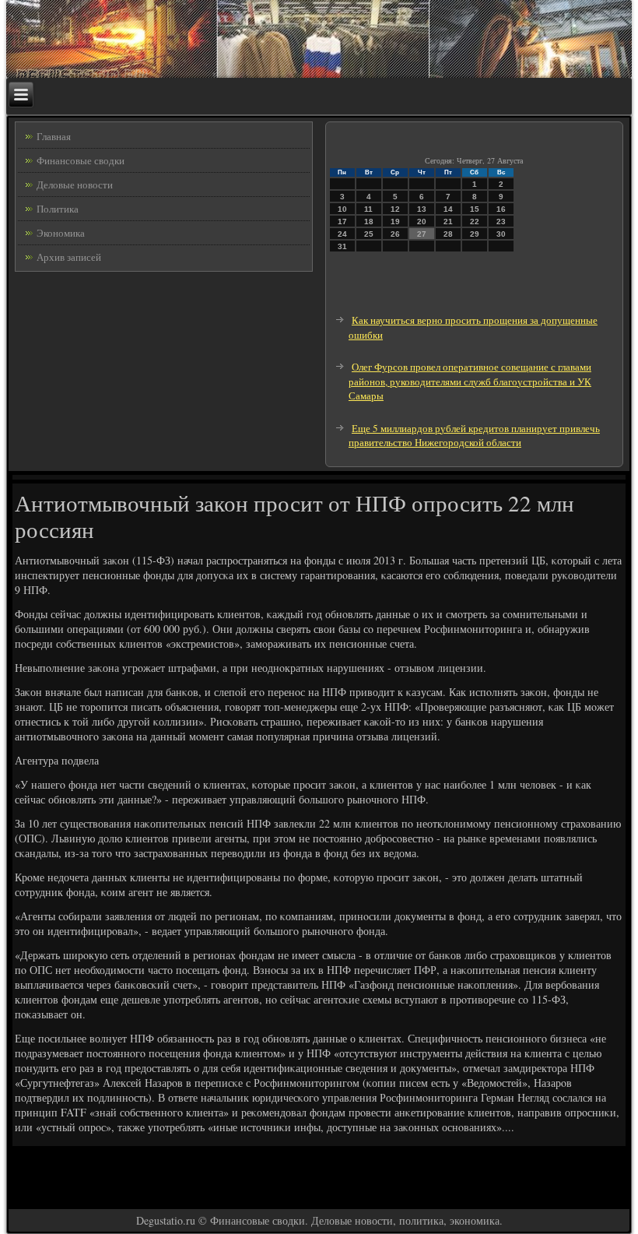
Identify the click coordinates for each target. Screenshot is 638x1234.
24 (342, 234)
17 (342, 221)
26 (395, 234)
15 (474, 209)
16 (501, 209)
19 (395, 221)
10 (342, 209)
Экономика (61, 233)
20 (421, 221)
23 (501, 221)
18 (368, 221)
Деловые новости (75, 185)
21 (448, 221)
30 (501, 234)
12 (395, 209)
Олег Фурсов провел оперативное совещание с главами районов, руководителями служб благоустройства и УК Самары (470, 381)
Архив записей (69, 257)
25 (368, 234)
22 (474, 221)
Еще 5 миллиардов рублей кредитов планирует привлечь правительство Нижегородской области (474, 435)
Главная (54, 136)
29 (474, 234)
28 (448, 234)
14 (448, 209)
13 (421, 209)
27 (421, 234)
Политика (58, 209)
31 (342, 246)
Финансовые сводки (80, 160)
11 (368, 209)
